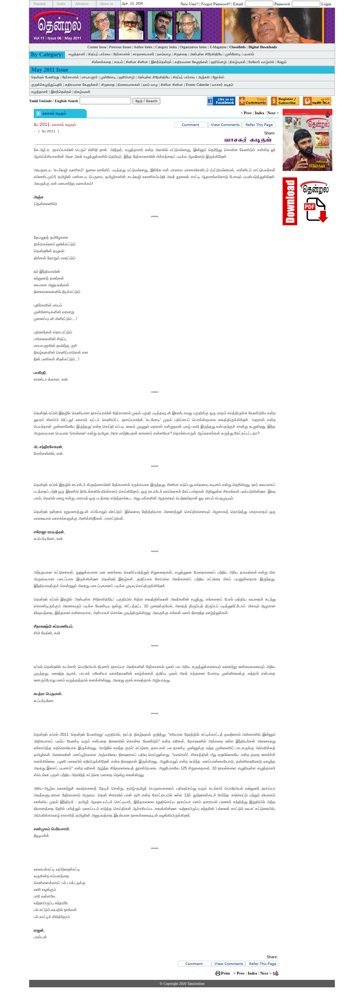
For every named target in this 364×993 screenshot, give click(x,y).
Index (259, 113)
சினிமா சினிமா (137, 62)
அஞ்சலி (204, 77)
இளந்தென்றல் (161, 62)
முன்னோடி (108, 77)
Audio (61, 4)
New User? (189, 3)
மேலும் (282, 62)
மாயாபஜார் (90, 77)
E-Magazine (218, 47)
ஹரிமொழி (219, 62)
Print (225, 973)
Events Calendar (197, 85)
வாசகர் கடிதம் (222, 85)
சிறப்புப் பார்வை (99, 54)
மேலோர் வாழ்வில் (261, 62)
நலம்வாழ (164, 54)
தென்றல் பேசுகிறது (45, 77)
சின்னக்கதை (101, 62)
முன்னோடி (233, 54)
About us (106, 4)
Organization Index (193, 47)
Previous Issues (120, 47)
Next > (273, 113)
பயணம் (248, 54)
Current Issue (96, 47)
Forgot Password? (215, 3)
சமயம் (118, 62)
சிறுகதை (180, 54)
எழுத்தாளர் (77, 54)
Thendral (39, 4)
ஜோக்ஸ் (218, 77)
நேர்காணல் (121, 54)
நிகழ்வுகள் (238, 62)
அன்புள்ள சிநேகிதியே (206, 54)
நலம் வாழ (150, 85)
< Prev (246, 113)
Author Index (143, 47)
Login (326, 3)
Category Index (166, 47)
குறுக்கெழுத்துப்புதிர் (46, 85)
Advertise (82, 4)
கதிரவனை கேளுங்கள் (191, 62)
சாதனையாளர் (143, 54)
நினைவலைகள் (129, 85)
